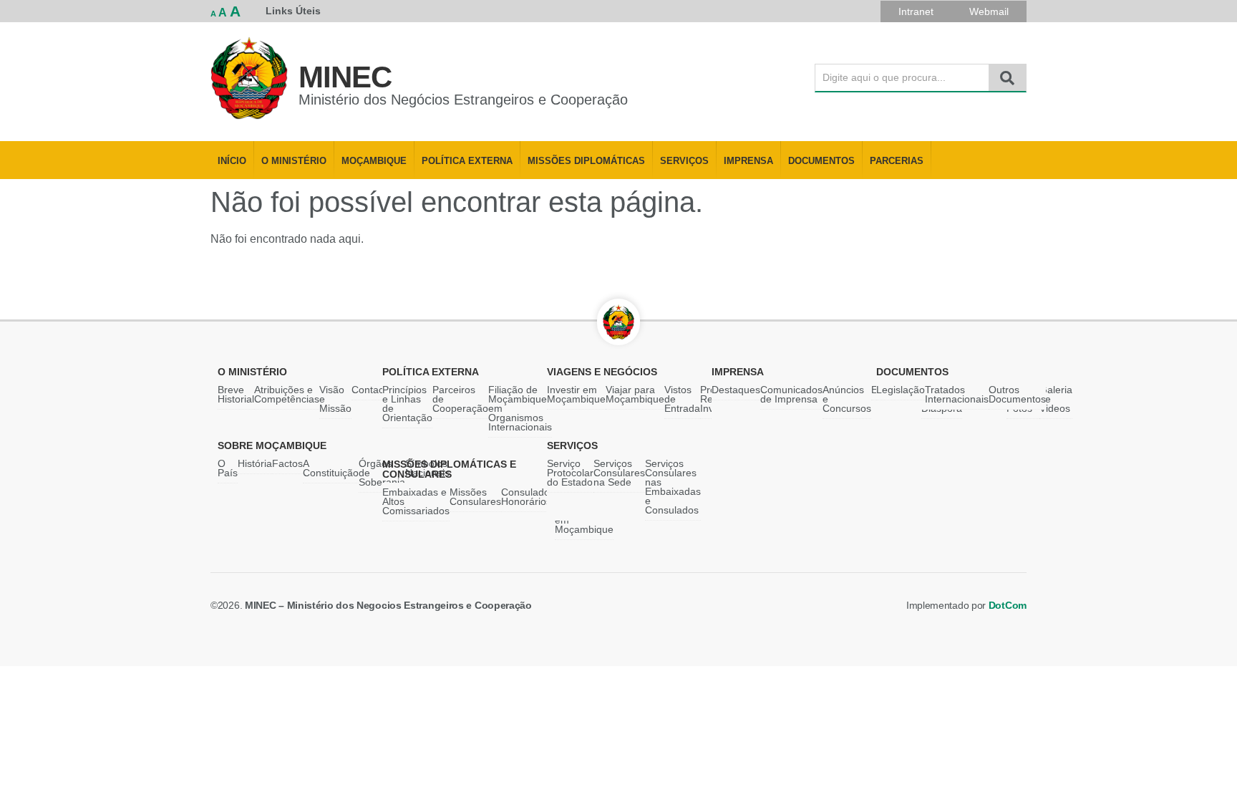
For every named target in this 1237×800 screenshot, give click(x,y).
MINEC (345, 77)
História (255, 463)
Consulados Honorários (528, 496)
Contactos (374, 389)
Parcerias (896, 161)
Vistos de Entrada (682, 399)
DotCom (1008, 605)
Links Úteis (293, 10)
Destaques (736, 389)
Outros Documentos (1017, 394)
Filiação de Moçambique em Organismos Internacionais (520, 408)
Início (232, 161)
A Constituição (331, 468)
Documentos (821, 161)
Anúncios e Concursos (847, 399)
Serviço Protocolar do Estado (570, 473)
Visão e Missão (335, 399)
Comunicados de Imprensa (791, 394)
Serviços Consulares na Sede (619, 473)
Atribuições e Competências (286, 394)
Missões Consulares (475, 496)
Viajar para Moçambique (635, 394)
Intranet (915, 11)
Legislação (900, 389)
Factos (287, 463)
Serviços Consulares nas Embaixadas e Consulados (673, 487)
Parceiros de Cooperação (460, 399)
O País (228, 468)
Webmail (989, 11)
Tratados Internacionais (957, 394)
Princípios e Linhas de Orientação (407, 403)
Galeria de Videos (1055, 399)
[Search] (1007, 77)
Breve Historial (236, 394)
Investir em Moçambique (576, 394)
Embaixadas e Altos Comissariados (416, 501)
